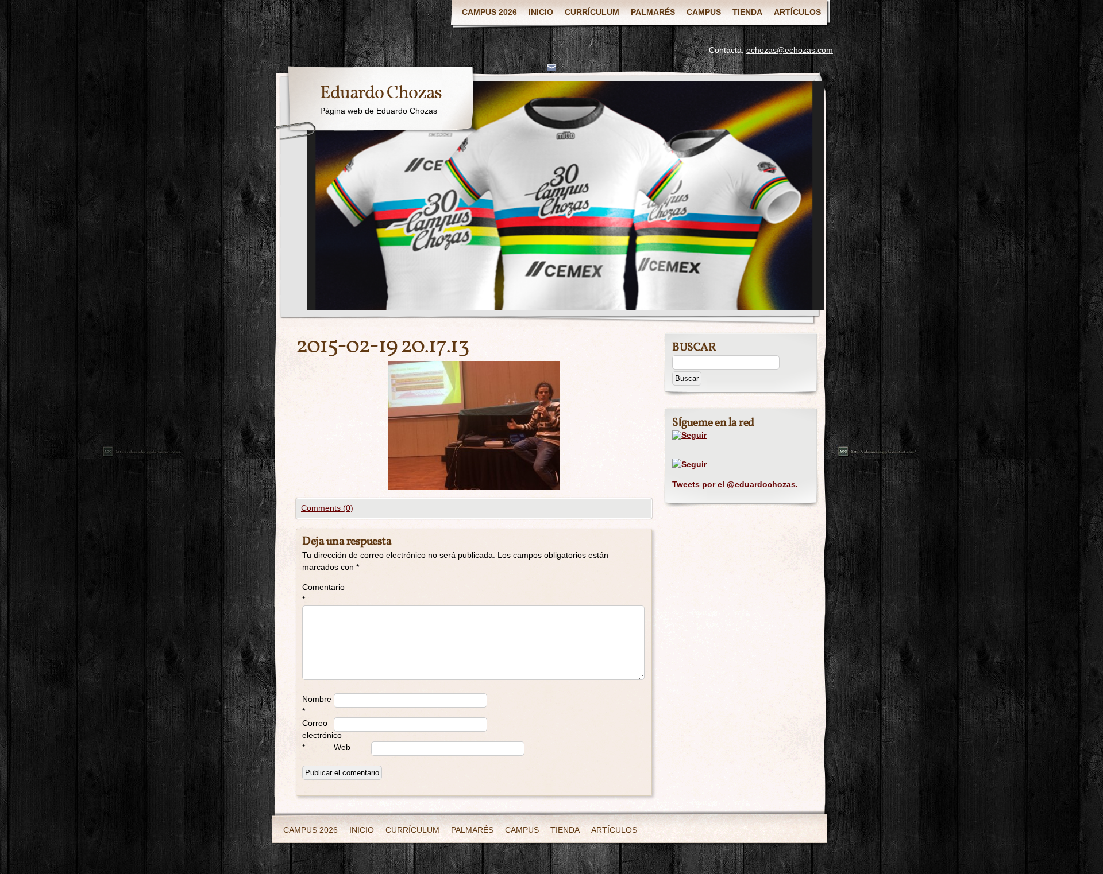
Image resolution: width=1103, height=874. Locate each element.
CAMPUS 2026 (489, 12)
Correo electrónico (318, 735)
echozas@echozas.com (789, 50)
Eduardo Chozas (381, 93)
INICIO (541, 12)
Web (342, 747)
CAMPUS (704, 12)
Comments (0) (327, 507)
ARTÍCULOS (797, 12)
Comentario (318, 593)
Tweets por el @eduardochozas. (735, 484)
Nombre (316, 705)
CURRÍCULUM (592, 12)
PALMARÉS (653, 12)
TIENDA (747, 12)
